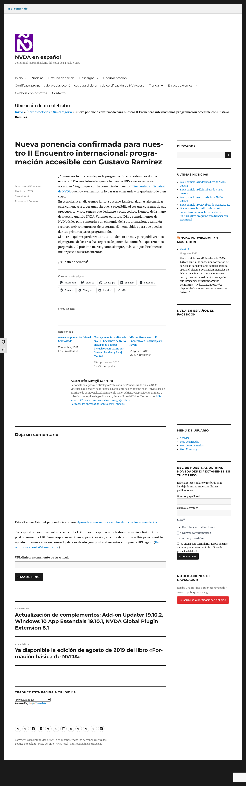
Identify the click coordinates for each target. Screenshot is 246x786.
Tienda (154, 85)
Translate (40, 703)
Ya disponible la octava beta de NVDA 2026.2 (205, 204)
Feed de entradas (189, 441)
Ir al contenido (18, 8)
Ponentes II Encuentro (28, 201)
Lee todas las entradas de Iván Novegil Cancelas (98, 404)
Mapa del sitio (46, 743)
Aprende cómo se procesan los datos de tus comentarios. (117, 522)
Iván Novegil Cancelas (28, 186)
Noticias (37, 78)
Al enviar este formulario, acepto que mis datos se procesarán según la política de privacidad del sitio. (202, 547)
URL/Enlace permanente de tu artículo (42, 557)
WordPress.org (188, 449)
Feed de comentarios (192, 445)
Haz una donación (61, 78)
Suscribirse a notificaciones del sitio (203, 600)
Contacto (59, 93)
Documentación (115, 78)
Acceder (184, 438)
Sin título (185, 249)
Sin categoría (62, 112)
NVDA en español (38, 57)
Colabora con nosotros (31, 93)
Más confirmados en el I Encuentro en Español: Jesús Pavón (145, 341)
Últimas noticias (38, 112)
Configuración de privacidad (86, 743)
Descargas (86, 78)
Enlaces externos (180, 85)
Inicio (19, 78)
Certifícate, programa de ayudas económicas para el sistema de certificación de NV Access (79, 85)
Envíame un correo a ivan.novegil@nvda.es (105, 400)
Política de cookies (25, 743)
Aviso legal (62, 743)
